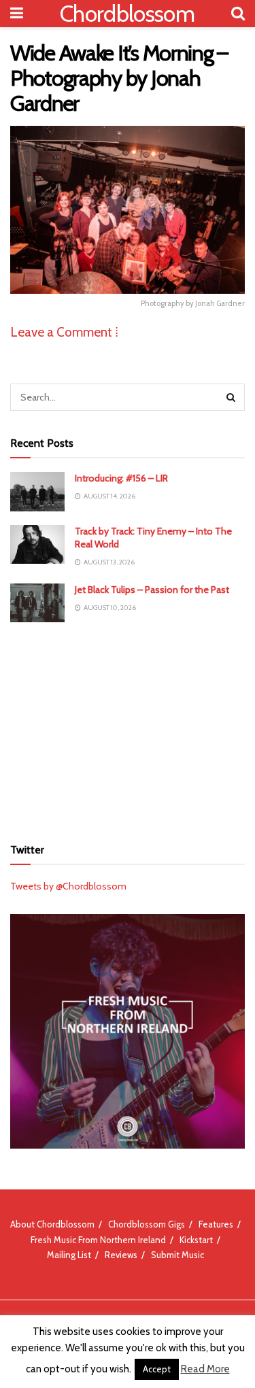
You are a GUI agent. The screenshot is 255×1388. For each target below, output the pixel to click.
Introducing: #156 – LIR (121, 478)
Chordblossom (127, 13)
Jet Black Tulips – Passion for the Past (152, 589)
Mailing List (69, 1254)
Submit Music (177, 1254)
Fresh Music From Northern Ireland (98, 1239)
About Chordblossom (52, 1224)
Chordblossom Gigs (146, 1224)
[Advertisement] (128, 728)
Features (216, 1224)
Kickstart (196, 1239)
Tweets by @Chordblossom (68, 886)
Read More (205, 1369)
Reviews (121, 1254)
